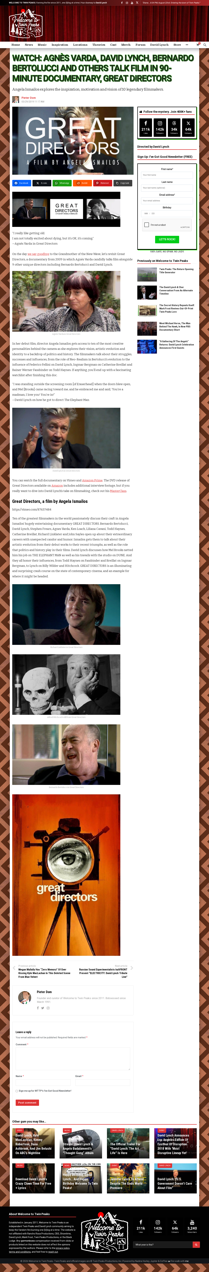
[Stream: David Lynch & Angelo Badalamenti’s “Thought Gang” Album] (81, 1143)
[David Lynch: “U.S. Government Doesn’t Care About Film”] (175, 1178)
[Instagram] (127, 3)
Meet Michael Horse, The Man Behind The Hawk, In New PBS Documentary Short (174, 326)
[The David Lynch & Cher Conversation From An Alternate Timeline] (147, 293)
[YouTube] (132, 3)
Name (20, 1076)
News (66, 1165)
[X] (137, 3)
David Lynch (117, 1130)
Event (162, 1130)
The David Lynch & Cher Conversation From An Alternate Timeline (176, 290)
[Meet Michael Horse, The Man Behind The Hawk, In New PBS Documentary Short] (147, 329)
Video (19, 1130)
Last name (167, 182)
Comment (22, 1044)
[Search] (204, 44)
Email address (167, 195)
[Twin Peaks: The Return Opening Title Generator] (147, 275)
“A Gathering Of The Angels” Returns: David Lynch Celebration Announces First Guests (176, 344)
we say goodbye (38, 254)
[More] (186, 45)
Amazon (57, 485)
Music (67, 1130)
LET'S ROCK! (167, 239)
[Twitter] (42, 1008)
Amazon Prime (92, 480)
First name (167, 169)
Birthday (167, 208)
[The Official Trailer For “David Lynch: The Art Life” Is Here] (128, 1143)
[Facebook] (122, 3)
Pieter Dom (29, 97)
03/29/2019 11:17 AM (33, 101)
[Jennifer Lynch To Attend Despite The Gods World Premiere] (128, 1178)
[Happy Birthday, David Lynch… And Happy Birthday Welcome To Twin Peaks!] (81, 1178)
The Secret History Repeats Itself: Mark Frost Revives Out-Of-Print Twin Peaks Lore (177, 308)
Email (79, 1076)
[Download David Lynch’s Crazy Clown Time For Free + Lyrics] (33, 1178)
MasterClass (118, 491)
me (187, 1261)
